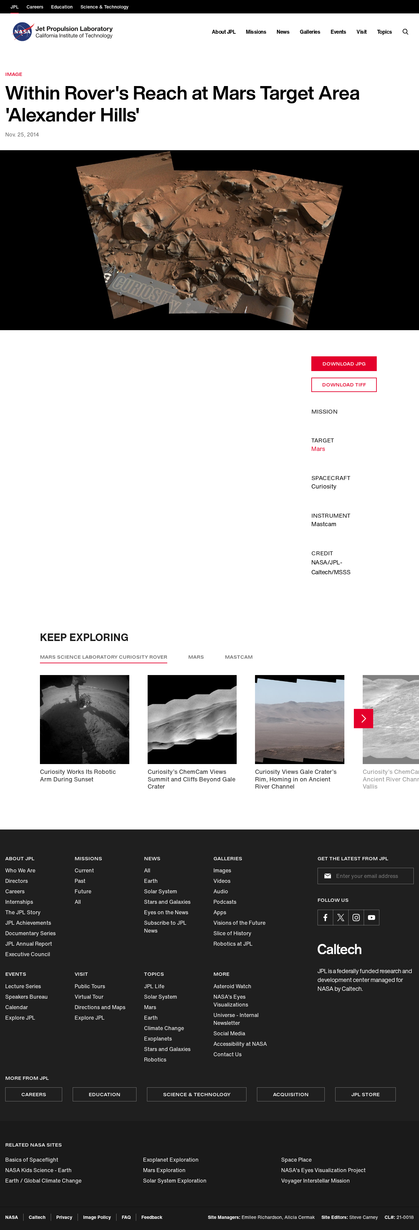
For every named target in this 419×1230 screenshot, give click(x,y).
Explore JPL (20, 1018)
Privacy (64, 1217)
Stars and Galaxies (167, 902)
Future (83, 891)
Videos (221, 881)
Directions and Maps (100, 1007)
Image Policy (97, 1217)
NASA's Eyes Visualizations (230, 1000)
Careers (15, 891)
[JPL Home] (75, 32)
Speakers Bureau (26, 997)
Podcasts (224, 902)
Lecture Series (23, 986)
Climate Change (164, 1028)
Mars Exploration (164, 1170)
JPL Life (154, 986)
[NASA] (22, 32)
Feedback (151, 1217)
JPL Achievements (28, 923)
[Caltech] (339, 949)
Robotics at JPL (233, 944)
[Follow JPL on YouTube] (371, 917)
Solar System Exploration (175, 1181)
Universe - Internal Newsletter (236, 1019)
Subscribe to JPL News (165, 927)
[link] (209, 240)
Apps (219, 912)
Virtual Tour (89, 997)
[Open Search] (405, 32)
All (78, 902)
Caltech (37, 1217)
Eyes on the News (166, 912)
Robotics (155, 1059)
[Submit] (326, 876)
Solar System (160, 891)
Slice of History (232, 933)
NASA (11, 1217)
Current (84, 870)
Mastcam (239, 656)
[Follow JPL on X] (341, 917)
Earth (151, 881)
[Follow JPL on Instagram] (356, 917)
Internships (19, 902)
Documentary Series (30, 933)
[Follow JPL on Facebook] (325, 917)
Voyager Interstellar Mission (315, 1181)
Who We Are (20, 870)
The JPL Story (23, 912)
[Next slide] (363, 718)
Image (13, 74)
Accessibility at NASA (240, 1044)
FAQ (126, 1217)
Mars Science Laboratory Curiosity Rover (103, 656)
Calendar (16, 1007)
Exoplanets (158, 1039)
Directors (16, 881)
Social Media (229, 1033)
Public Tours (90, 986)
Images (222, 870)
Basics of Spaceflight (31, 1160)
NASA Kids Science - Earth (38, 1170)
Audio (220, 891)
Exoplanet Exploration (171, 1160)
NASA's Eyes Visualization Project (323, 1170)
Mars (318, 448)
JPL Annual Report (28, 944)
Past (80, 881)
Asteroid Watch (232, 986)
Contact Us (227, 1054)
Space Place (296, 1160)
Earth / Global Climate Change (43, 1181)
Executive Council (27, 954)
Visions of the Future (239, 923)
